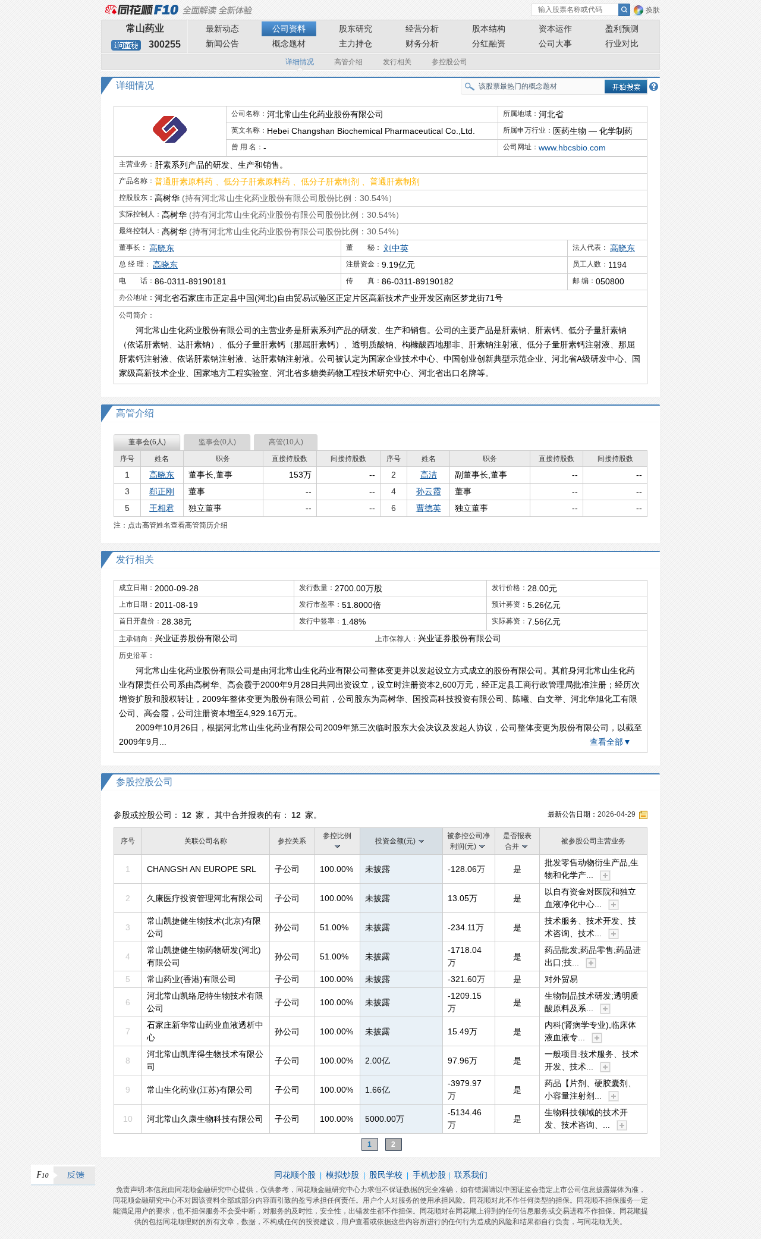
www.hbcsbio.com (572, 147)
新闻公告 (222, 43)
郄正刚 (161, 491)
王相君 (161, 508)
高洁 (428, 474)
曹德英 (428, 508)
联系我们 (471, 1175)
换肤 (653, 10)
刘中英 (395, 248)
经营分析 (422, 28)
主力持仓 (355, 43)
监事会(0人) (217, 442)
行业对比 (622, 43)
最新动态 (222, 28)
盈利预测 (622, 28)
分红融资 (488, 43)
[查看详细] (605, 875)
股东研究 (355, 28)
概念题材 (289, 43)
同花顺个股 (295, 1175)
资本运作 (555, 28)
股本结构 (488, 28)
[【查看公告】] (643, 815)
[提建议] (63, 1175)
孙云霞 (428, 491)
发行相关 (397, 62)
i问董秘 (126, 45)
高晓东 (161, 248)
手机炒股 (429, 1175)
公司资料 (289, 28)
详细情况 (299, 62)
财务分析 (422, 43)
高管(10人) (286, 442)
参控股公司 (449, 62)
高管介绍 (348, 62)
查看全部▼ (610, 741)
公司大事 (555, 43)
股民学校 (385, 1175)
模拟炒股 (342, 1175)
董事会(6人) (147, 442)
